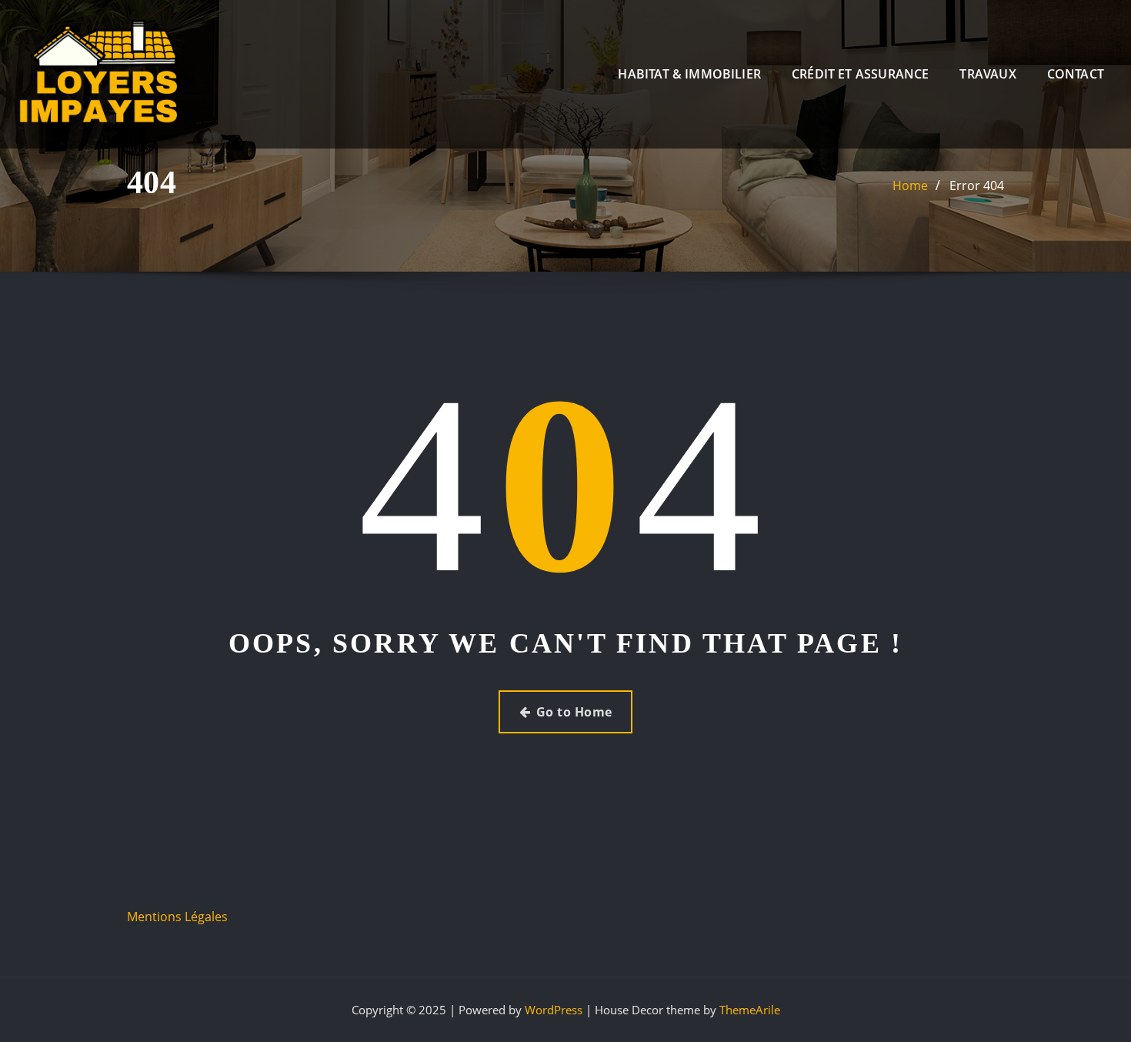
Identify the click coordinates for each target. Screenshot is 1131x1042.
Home (910, 185)
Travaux (987, 73)
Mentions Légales (177, 916)
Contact (1075, 73)
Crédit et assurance (860, 73)
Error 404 (976, 185)
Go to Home (574, 711)
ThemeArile (749, 1009)
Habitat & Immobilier (689, 73)
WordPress (553, 1009)
